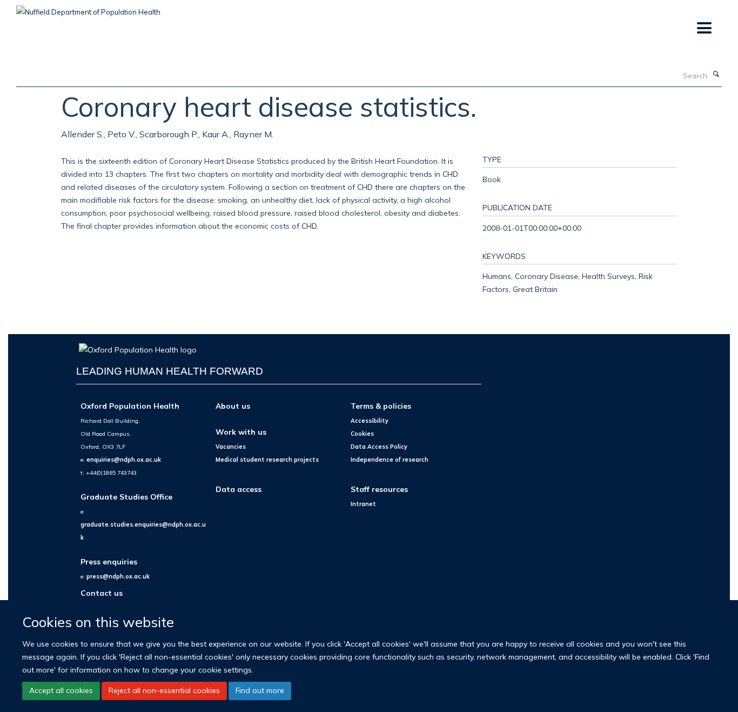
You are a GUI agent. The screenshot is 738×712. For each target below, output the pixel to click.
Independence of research (389, 459)
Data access (238, 489)
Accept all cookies (61, 690)
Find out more (260, 690)
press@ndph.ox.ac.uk (118, 576)
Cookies (362, 433)
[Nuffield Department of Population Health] (88, 8)
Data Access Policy (379, 446)
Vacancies (231, 446)
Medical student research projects (267, 459)
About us (233, 405)
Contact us (101, 592)
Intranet (363, 504)
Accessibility (369, 420)
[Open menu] (704, 28)
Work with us (241, 431)
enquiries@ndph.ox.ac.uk (123, 459)
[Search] (716, 75)
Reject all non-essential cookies (164, 690)
